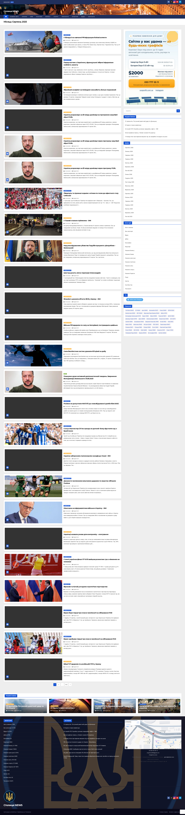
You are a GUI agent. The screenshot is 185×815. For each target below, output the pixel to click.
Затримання (139, 321)
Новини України (67, 87)
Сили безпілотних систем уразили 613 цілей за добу (85, 351)
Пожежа (129, 327)
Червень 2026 (129, 155)
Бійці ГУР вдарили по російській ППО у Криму (82, 664)
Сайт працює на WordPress (10, 812)
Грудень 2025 (129, 178)
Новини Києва (129, 254)
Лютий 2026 (128, 170)
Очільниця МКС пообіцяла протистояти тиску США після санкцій (83, 749)
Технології (65, 16)
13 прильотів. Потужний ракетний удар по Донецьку (141, 121)
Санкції (152, 330)
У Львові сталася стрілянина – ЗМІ (77, 221)
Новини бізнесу (129, 250)
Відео (83, 16)
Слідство (161, 330)
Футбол (162, 333)
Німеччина (137, 324)
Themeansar (28, 812)
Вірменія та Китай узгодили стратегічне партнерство (85, 587)
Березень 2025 (129, 212)
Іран (145, 310)
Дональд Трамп (131, 318)
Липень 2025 (129, 197)
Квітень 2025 (129, 209)
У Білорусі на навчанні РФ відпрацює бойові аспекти (85, 38)
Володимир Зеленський (133, 316)
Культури (75, 16)
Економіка (128, 243)
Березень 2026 (129, 166)
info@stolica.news (153, 754)
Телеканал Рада (131, 333)
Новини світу (14, 16)
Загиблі (129, 321)
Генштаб (162, 316)
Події (126, 277)
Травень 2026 (129, 159)
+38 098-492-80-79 (153, 750)
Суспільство (128, 285)
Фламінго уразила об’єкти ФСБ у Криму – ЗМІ (82, 299)
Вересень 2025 (129, 189)
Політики (39, 16)
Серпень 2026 (129, 147)
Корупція (127, 246)
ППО (156, 324)
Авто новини (129, 227)
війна (126, 239)
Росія (129, 330)
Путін (155, 327)
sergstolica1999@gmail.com (153, 752)
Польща (138, 327)
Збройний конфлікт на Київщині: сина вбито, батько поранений (90, 90)
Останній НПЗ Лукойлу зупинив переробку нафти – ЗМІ (141, 129)
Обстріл (147, 324)
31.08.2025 (68, 40)
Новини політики (130, 262)
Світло (127, 281)
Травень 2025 (129, 205)
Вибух (164, 313)
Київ (31, 16)
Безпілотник (130, 313)
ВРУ (139, 313)
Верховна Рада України (151, 313)
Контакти (91, 16)
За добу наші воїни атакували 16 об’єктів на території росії (81, 752)
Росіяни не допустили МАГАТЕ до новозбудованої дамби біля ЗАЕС (91, 404)
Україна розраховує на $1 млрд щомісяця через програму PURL (90, 168)
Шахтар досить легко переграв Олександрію (82, 273)
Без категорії (129, 231)
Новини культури (130, 258)
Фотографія (152, 333)
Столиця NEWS (11, 11)
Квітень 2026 (129, 163)
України (24, 16)
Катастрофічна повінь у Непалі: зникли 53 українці (140, 132)
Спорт (170, 330)
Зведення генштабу (152, 321)
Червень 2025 (129, 201)
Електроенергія (152, 318)
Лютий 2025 (128, 216)
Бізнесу (47, 16)
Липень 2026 (129, 151)
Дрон (142, 318)
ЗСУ (172, 318)
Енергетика (164, 318)
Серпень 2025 (129, 193)
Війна (153, 316)
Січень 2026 (128, 174)
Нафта (129, 324)
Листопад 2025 (129, 182)
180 (66, 684)
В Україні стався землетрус (133, 125)
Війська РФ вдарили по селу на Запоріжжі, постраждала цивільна (91, 325)
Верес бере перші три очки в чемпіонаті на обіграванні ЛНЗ (88, 613)
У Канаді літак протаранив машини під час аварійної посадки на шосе (146, 136)
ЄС (137, 310)
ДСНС (171, 316)
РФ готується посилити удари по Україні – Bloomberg (79, 742)
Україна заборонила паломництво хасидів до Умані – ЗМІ (87, 456)
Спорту (56, 16)
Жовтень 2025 (129, 186)
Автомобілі (153, 310)
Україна (142, 333)
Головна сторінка (164, 812)
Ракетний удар (165, 327)
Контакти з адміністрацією (175, 812)
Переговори (165, 324)
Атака (163, 310)
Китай (163, 321)
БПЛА (171, 310)
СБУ (136, 330)
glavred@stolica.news (169, 757)
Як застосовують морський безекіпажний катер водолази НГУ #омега (85, 745)
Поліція (147, 327)
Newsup (22, 812)
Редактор (76, 40)
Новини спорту (67, 190)
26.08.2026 (11, 710)
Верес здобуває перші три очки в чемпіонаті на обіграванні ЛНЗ (90, 639)
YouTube (130, 310)
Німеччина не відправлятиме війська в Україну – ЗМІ (85, 508)
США (144, 330)
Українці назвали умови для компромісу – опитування (86, 534)
